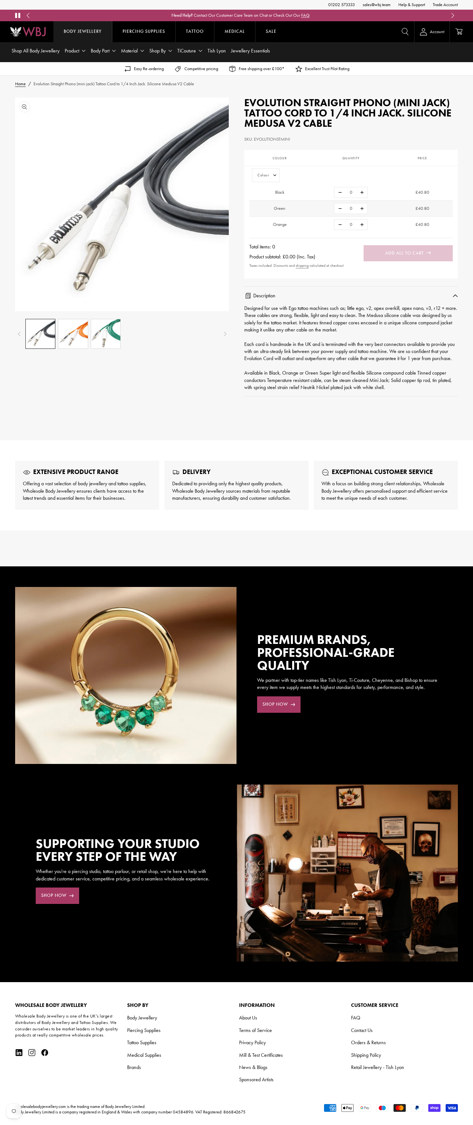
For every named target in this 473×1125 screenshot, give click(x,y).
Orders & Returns (368, 1042)
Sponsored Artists (256, 1079)
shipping (302, 265)
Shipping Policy (366, 1055)
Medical (235, 31)
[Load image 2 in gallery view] (73, 334)
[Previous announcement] (28, 15)
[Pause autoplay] (17, 15)
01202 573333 (341, 4)
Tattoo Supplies (141, 1042)
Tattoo (195, 31)
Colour (263, 175)
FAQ (305, 15)
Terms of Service (255, 1030)
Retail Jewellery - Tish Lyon (377, 1067)
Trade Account (445, 4)
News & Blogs (253, 1067)
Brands (134, 1067)
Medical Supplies (144, 1055)
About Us (248, 1018)
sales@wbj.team (377, 4)
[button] (405, 31)
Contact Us (362, 1030)
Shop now (275, 704)
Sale (271, 31)
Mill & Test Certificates (261, 1055)
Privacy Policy (252, 1042)
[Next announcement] (453, 15)
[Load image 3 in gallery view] (106, 334)
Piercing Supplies (144, 31)
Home (20, 84)
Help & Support (411, 4)
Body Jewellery (83, 31)
